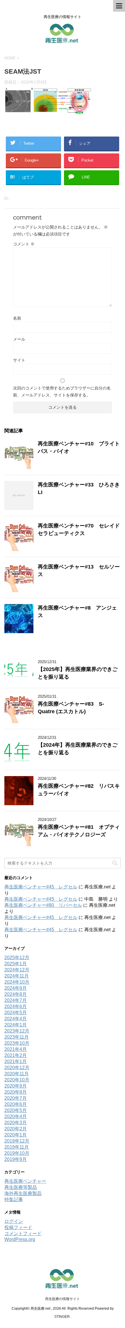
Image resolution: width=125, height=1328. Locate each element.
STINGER (62, 1317)
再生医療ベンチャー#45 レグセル (40, 886)
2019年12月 (16, 1140)
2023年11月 (16, 1037)
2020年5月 (15, 1110)
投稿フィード (18, 1227)
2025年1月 (15, 963)
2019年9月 (15, 1159)
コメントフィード (23, 1233)
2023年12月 (16, 1030)
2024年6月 (15, 1006)
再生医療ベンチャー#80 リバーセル (43, 905)
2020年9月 (15, 1085)
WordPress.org (19, 1239)
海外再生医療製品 (23, 1193)
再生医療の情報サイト (62, 1299)
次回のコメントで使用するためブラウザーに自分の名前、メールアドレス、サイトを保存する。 (62, 391)
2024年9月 (15, 988)
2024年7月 (15, 1000)
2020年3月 (15, 1122)
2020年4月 (15, 1116)
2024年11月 (16, 975)
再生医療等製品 (20, 1187)
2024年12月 (16, 969)
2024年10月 (16, 982)
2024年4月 (15, 1018)
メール (19, 339)
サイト (19, 360)
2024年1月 (15, 1024)
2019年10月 (16, 1153)
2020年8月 (15, 1092)
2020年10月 (16, 1079)
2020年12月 (16, 1067)
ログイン (13, 1221)
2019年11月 (16, 1147)
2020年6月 (15, 1104)
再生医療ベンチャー (25, 1181)
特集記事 (13, 1199)
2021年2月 (15, 1055)
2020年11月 (16, 1073)
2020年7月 (15, 1098)
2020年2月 (15, 1128)
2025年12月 (16, 957)
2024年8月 (15, 994)
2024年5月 (15, 1012)
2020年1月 (15, 1134)
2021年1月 (15, 1061)
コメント (24, 244)
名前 (17, 318)
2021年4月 (15, 1049)
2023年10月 (16, 1043)
